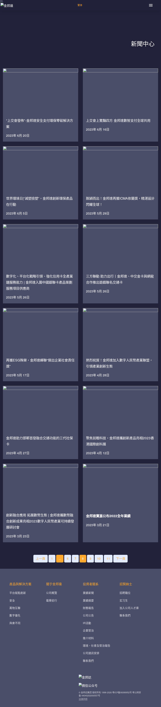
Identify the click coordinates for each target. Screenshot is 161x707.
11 (108, 558)
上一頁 (40, 558)
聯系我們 (88, 660)
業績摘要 (88, 600)
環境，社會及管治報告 (96, 645)
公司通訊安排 (91, 653)
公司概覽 (51, 593)
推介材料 (88, 638)
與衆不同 (14, 623)
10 (99, 558)
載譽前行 (51, 600)
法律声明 (83, 699)
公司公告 (88, 615)
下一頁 (120, 558)
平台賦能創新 (17, 593)
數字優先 (14, 615)
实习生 (124, 600)
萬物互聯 (14, 608)
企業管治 (88, 630)
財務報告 (88, 608)
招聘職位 (125, 593)
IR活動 (87, 623)
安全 (12, 600)
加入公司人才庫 (129, 608)
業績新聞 (88, 593)
